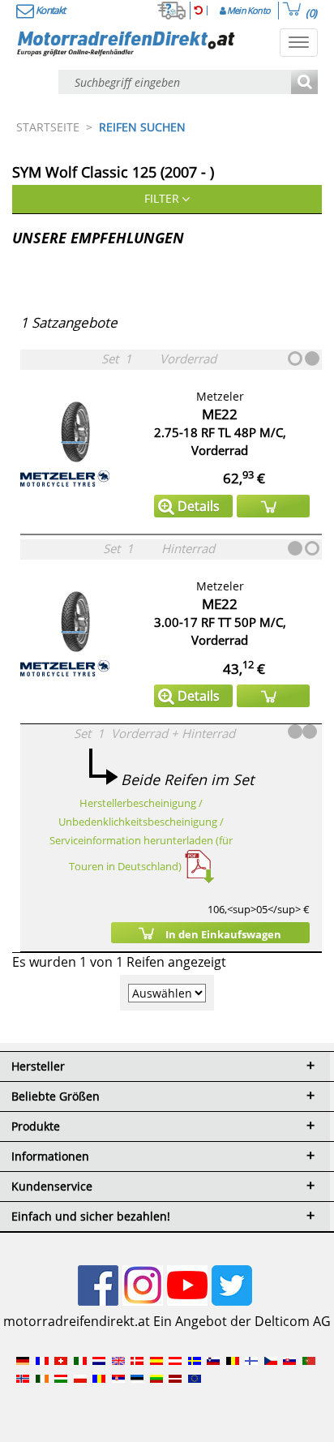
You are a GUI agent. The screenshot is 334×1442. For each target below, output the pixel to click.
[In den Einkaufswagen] (273, 506)
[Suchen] (304, 83)
